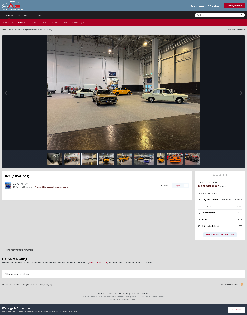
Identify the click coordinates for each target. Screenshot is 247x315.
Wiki (44, 22)
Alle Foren (7, 22)
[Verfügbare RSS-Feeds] (242, 285)
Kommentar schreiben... (18, 274)
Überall (232, 15)
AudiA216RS (22, 184)
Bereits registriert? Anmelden (205, 6)
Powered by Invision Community (123, 299)
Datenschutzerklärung (119, 293)
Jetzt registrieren (234, 5)
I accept (237, 309)
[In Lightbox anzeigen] (123, 92)
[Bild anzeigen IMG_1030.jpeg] (161, 159)
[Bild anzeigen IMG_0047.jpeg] (124, 159)
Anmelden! (37, 15)
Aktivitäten (23, 15)
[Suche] (242, 15)
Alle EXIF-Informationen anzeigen (220, 234)
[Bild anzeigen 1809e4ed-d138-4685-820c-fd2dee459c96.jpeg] (72, 159)
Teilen (165, 185)
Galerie (21, 22)
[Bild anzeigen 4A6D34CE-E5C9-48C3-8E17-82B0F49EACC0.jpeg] (144, 159)
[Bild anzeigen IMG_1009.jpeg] (192, 159)
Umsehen (9, 15)
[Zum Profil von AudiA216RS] (8, 185)
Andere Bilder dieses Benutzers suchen (52, 187)
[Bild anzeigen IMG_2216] (54, 159)
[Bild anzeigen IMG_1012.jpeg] (175, 159)
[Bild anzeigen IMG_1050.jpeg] (107, 159)
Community (77, 22)
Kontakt (136, 293)
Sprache (102, 293)
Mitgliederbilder (208, 186)
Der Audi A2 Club (59, 22)
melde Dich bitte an (98, 262)
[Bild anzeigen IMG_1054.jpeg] (89, 159)
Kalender (34, 22)
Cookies (146, 293)
